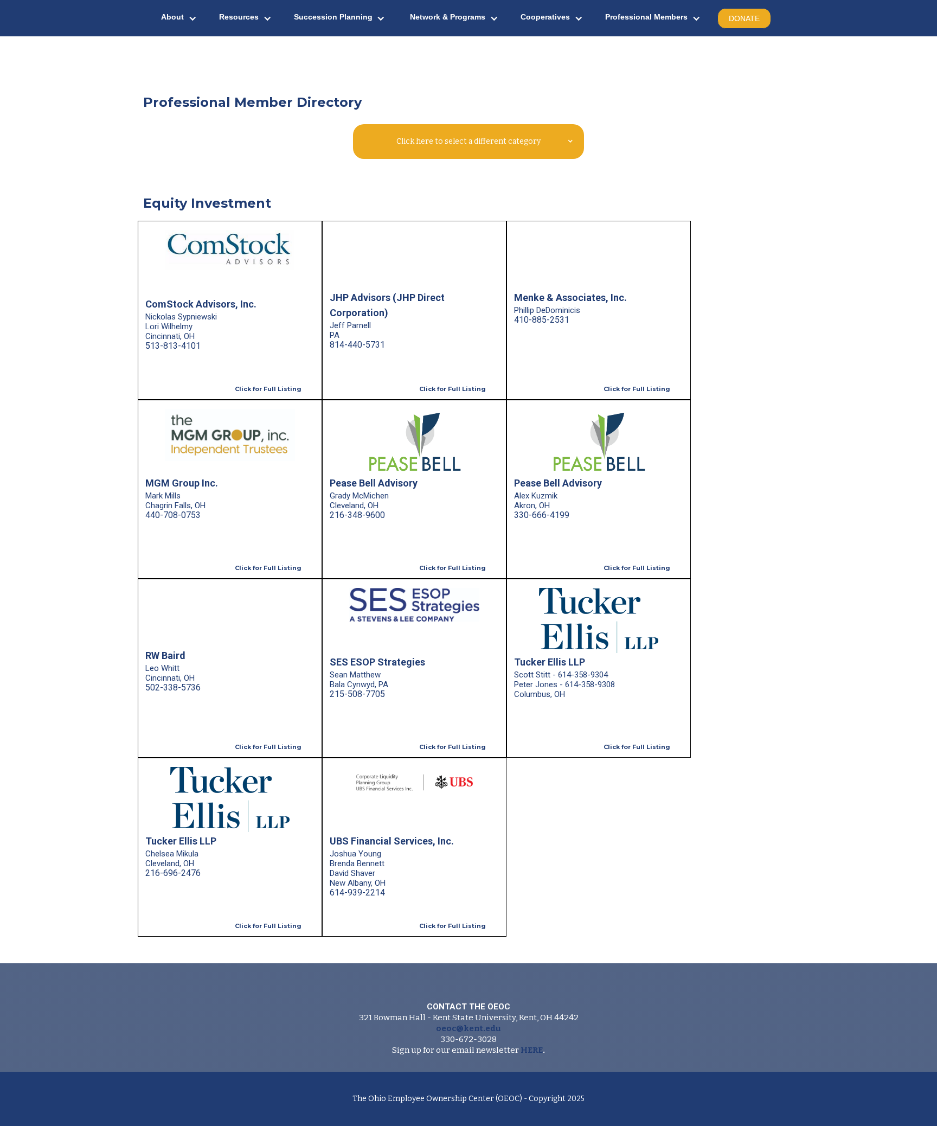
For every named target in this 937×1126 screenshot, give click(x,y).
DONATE (744, 18)
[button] (179, 18)
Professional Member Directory (252, 102)
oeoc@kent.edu (468, 1028)
